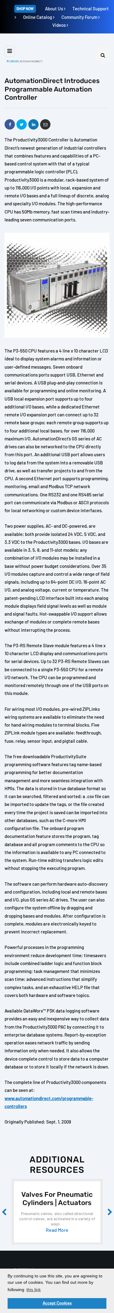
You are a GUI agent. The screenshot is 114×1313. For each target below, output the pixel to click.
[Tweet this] (21, 124)
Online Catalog (38, 17)
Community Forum (79, 17)
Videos (59, 25)
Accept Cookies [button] (57, 1303)
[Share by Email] (45, 124)
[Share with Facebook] (10, 124)
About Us (54, 8)
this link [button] (33, 1289)
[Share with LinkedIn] (33, 124)
